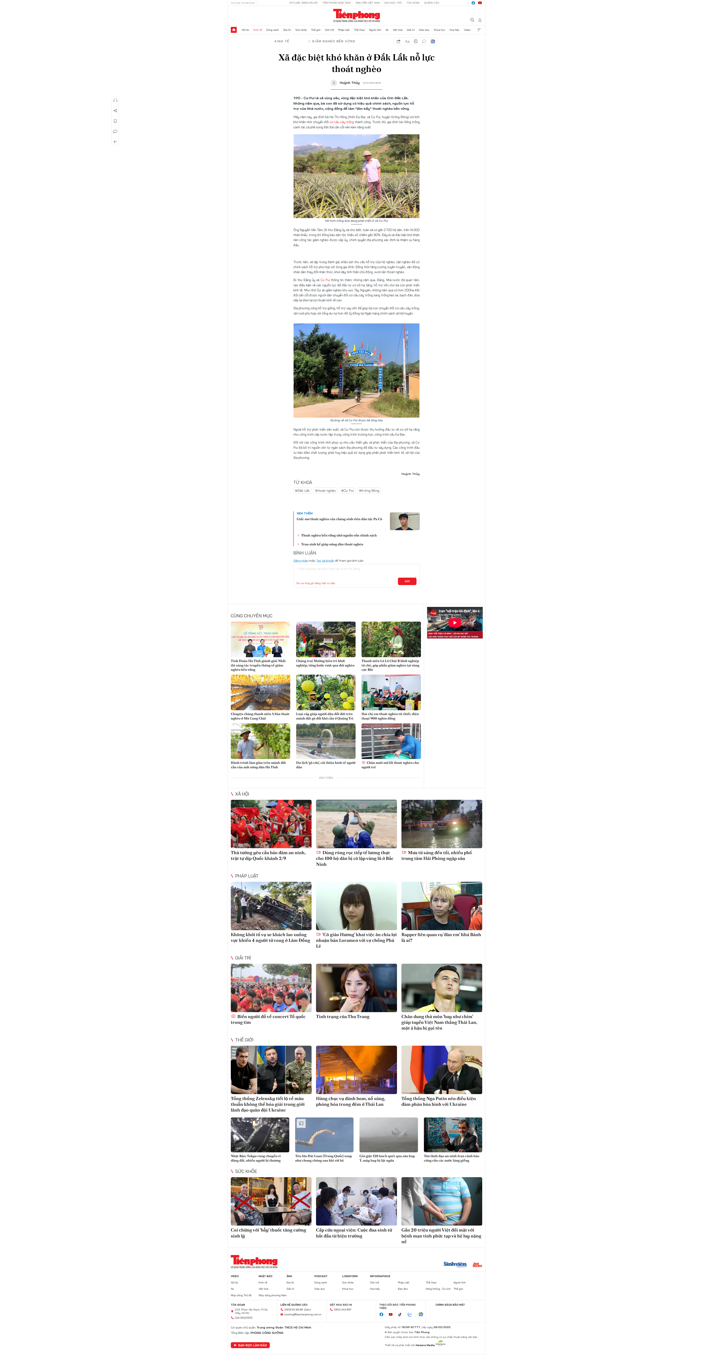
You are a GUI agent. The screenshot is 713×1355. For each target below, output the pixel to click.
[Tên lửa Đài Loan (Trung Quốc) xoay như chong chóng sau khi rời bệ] (324, 1135)
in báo (415, 41)
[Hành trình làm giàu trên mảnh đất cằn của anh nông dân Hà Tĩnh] (260, 741)
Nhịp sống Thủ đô (241, 1295)
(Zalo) (307, 1309)
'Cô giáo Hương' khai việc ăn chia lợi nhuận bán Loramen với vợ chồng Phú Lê (356, 940)
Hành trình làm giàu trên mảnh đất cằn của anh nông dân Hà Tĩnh (258, 764)
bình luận (424, 41)
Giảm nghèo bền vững (333, 41)
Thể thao (359, 30)
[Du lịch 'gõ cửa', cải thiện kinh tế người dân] (326, 741)
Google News (433, 41)
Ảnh (289, 1276)
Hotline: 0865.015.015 (303, 2)
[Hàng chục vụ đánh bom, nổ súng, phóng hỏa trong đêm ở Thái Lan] (356, 1070)
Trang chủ (234, 30)
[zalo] (412, 1314)
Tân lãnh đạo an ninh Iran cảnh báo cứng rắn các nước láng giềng (451, 1158)
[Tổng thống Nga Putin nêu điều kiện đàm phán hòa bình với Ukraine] (441, 1070)
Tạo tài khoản (325, 560)
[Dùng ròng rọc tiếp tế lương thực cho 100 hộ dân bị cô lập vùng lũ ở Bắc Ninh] (356, 824)
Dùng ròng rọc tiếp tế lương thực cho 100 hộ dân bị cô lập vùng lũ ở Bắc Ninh (354, 858)
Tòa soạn (412, 2)
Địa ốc (287, 30)
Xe (386, 30)
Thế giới (315, 30)
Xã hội (245, 30)
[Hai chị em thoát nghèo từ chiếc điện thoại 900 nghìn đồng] (391, 692)
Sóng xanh (272, 30)
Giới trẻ (329, 30)
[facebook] (473, 3)
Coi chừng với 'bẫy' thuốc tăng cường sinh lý (268, 1233)
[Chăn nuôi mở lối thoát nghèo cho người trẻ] (391, 741)
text (407, 41)
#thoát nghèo (325, 490)
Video (467, 30)
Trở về (115, 142)
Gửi (407, 581)
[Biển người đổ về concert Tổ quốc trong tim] (271, 988)
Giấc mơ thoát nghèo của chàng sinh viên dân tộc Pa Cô (339, 519)
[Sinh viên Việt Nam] (455, 1265)
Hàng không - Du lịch (438, 1288)
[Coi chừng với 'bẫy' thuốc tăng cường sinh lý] (271, 1201)
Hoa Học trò (393, 2)
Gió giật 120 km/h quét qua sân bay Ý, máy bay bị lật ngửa (387, 1158)
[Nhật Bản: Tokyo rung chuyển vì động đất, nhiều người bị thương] (260, 1135)
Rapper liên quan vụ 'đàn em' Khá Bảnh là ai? (441, 937)
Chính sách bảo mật (450, 1304)
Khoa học (439, 30)
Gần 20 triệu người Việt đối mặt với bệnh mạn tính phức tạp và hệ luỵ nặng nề (441, 1235)
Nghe (115, 100)
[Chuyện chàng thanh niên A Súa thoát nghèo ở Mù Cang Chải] (260, 692)
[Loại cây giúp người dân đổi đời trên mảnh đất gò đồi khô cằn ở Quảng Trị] (326, 692)
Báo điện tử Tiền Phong (356, 15)
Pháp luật (344, 30)
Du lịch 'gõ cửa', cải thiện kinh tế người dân (326, 764)
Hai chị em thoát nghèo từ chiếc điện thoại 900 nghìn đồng (390, 716)
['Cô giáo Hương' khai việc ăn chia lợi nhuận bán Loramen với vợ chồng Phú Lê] (356, 906)
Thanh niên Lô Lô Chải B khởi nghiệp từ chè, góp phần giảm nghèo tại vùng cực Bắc (390, 665)
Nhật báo (265, 1276)
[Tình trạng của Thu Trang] (356, 988)
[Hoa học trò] (477, 1265)
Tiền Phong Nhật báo (336, 2)
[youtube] (480, 3)
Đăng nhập (300, 560)
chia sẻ (398, 41)
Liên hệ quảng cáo (293, 1304)
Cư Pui (325, 280)
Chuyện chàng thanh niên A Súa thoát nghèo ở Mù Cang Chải (260, 716)
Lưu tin (115, 121)
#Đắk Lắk (302, 490)
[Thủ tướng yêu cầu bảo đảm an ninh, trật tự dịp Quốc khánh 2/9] (271, 824)
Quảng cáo (431, 2)
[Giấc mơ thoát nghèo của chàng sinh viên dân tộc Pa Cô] (405, 521)
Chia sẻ (115, 110)
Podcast (321, 1276)
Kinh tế (257, 30)
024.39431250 (244, 1317)
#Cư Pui (347, 490)
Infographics (380, 1276)
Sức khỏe (301, 30)
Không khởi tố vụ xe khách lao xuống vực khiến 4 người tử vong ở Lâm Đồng (270, 937)
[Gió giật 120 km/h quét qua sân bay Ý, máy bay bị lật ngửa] (388, 1135)
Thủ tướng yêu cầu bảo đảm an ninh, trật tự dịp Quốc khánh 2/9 (268, 855)
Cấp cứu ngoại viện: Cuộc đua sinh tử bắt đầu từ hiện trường (354, 1233)
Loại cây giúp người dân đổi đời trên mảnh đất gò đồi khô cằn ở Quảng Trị (324, 716)
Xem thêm (479, 30)
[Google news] (422, 1314)
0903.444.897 (342, 1309)
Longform (350, 1276)
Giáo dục (424, 30)
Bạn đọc (403, 1288)
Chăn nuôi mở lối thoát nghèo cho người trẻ (390, 764)
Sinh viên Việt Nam (368, 2)
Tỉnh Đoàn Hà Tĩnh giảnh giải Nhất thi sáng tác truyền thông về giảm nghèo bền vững (258, 665)
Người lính (375, 30)
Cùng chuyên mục (251, 615)
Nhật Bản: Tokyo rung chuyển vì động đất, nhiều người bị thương (256, 1158)
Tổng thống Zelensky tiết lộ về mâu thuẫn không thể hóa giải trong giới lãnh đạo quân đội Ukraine (268, 1104)
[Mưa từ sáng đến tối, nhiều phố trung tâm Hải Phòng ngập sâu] (441, 824)
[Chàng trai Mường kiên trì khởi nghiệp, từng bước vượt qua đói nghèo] (326, 639)
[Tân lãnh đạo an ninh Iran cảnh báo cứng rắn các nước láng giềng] (453, 1135)
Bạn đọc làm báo (252, 1345)
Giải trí (411, 30)
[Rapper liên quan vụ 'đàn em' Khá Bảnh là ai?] (441, 906)
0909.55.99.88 (293, 1309)
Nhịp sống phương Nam (272, 1295)
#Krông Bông (369, 490)
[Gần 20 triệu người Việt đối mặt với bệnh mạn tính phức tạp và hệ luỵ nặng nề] (441, 1201)
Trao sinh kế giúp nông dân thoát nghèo (332, 544)
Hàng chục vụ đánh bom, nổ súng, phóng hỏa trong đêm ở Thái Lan (350, 1101)
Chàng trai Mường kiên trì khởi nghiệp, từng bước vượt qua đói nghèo (325, 663)
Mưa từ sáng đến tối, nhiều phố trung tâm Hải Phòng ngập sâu (436, 855)
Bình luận (115, 131)
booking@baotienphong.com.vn (302, 1314)
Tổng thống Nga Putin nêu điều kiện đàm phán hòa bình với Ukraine (438, 1101)
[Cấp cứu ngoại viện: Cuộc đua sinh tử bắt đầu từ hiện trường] (356, 1201)
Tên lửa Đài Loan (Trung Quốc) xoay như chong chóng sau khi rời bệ (323, 1158)
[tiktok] (402, 1314)
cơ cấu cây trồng (342, 122)
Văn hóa (398, 30)
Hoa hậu (454, 30)
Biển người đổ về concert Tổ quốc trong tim (268, 1019)
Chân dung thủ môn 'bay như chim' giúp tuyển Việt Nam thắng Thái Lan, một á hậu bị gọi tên (439, 1022)
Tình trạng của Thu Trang (342, 1016)
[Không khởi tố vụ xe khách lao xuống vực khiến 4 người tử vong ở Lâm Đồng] (271, 906)
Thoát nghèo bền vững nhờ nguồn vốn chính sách (339, 535)
